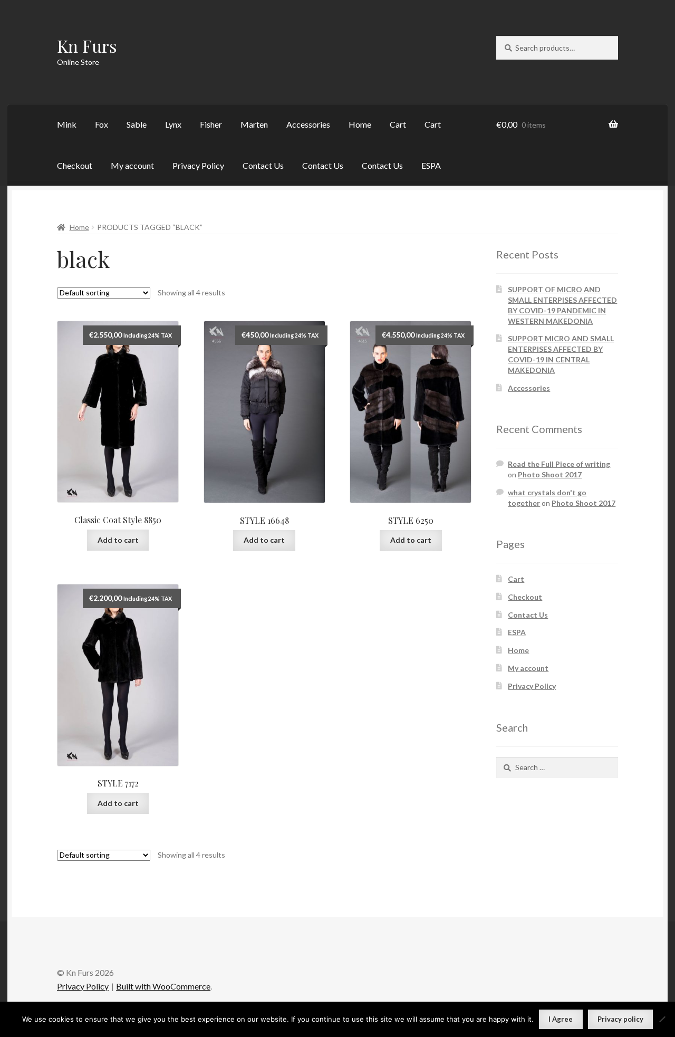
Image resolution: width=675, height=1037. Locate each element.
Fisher (211, 124)
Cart (398, 124)
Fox (101, 124)
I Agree (560, 1019)
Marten (254, 124)
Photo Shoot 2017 (550, 474)
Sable (137, 124)
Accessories (308, 124)
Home (360, 124)
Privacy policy (620, 1019)
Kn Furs (87, 45)
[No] (662, 1019)
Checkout (74, 165)
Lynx (173, 124)
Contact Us (263, 165)
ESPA (431, 165)
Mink (66, 124)
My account (132, 165)
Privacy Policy (198, 165)
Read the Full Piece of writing (559, 463)
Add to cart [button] (118, 539)
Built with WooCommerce (163, 986)
